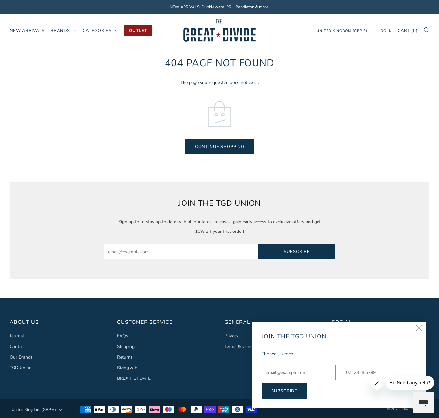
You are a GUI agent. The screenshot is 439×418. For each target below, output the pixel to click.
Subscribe (297, 252)
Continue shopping (219, 147)
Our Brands (21, 357)
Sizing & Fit (128, 368)
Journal (17, 336)
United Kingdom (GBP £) (342, 30)
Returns (125, 357)
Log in (385, 30)
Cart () (407, 30)
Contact (17, 346)
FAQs (122, 336)
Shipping (126, 346)
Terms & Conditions (244, 346)
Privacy (231, 336)
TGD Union (20, 368)
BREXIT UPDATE (134, 378)
